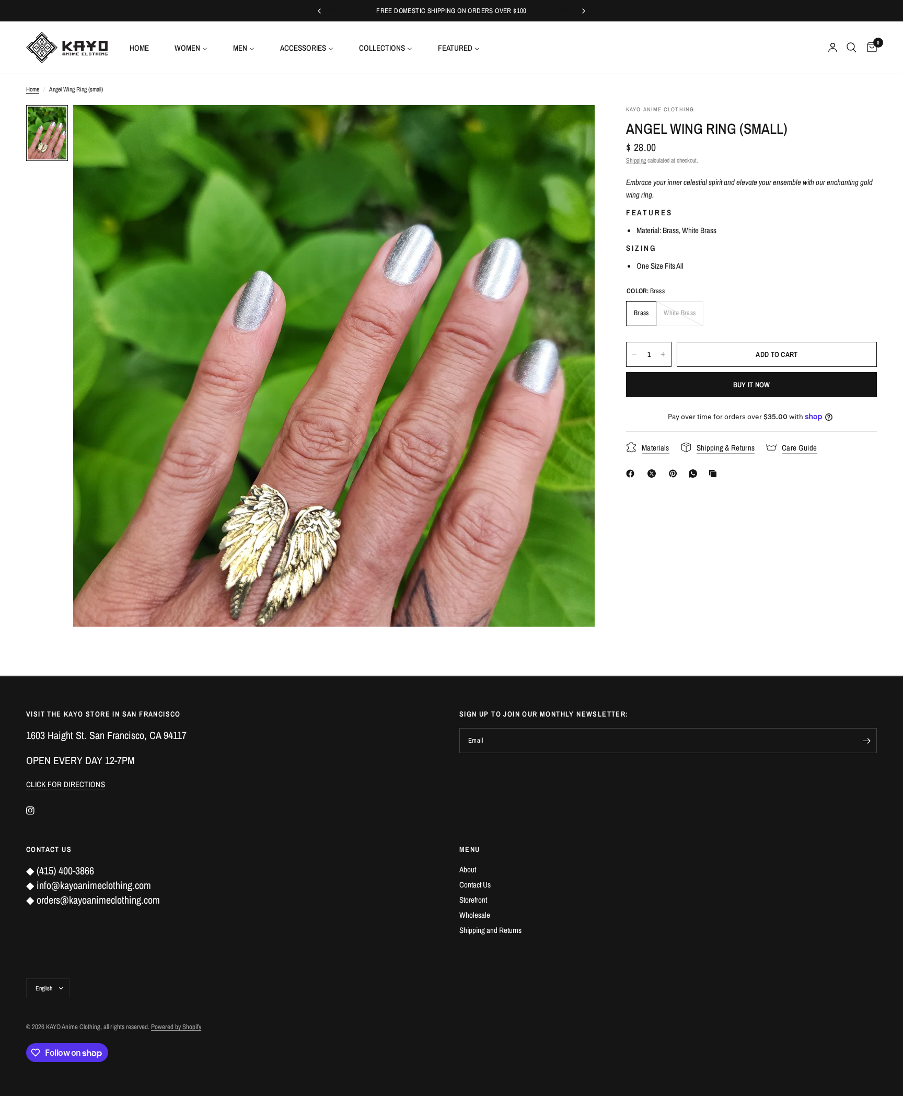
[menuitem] (143, 47)
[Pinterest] (675, 473)
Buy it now (751, 384)
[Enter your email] (866, 740)
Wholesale (474, 914)
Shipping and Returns (490, 930)
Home (32, 89)
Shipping (636, 160)
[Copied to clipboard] (715, 473)
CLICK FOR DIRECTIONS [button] (65, 784)
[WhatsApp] (695, 473)
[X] (653, 473)
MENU (469, 849)
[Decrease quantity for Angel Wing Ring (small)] (634, 354)
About (467, 869)
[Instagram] (37, 810)
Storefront (473, 899)
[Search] (851, 47)
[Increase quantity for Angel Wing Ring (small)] (663, 354)
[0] (869, 47)
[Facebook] (632, 473)
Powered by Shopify (176, 1026)
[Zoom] (573, 127)
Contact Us (475, 884)
